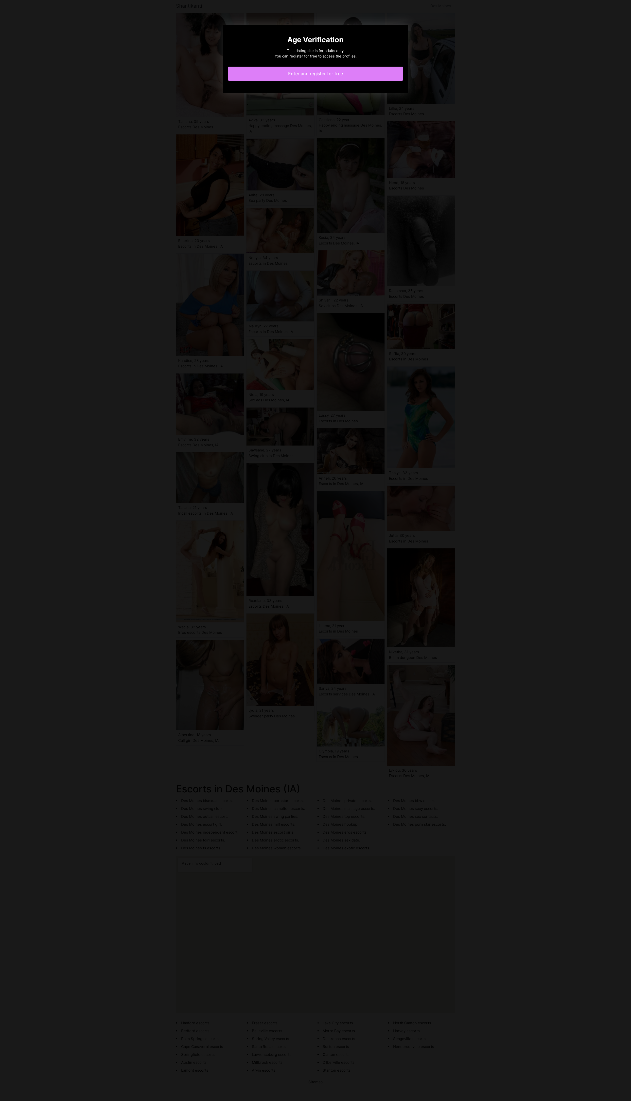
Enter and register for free (315, 73)
